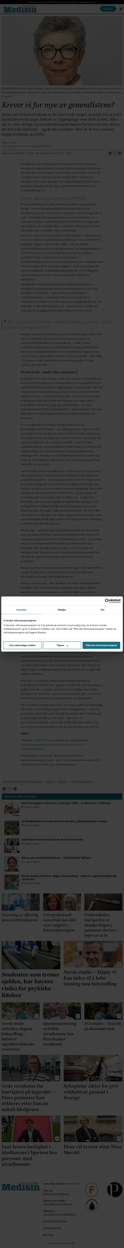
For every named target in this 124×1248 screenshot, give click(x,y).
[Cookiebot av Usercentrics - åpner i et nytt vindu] (107, 601)
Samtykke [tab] (21, 609)
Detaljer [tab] (62, 609)
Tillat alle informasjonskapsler (101, 645)
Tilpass (60, 645)
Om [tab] (102, 609)
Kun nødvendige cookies (23, 645)
